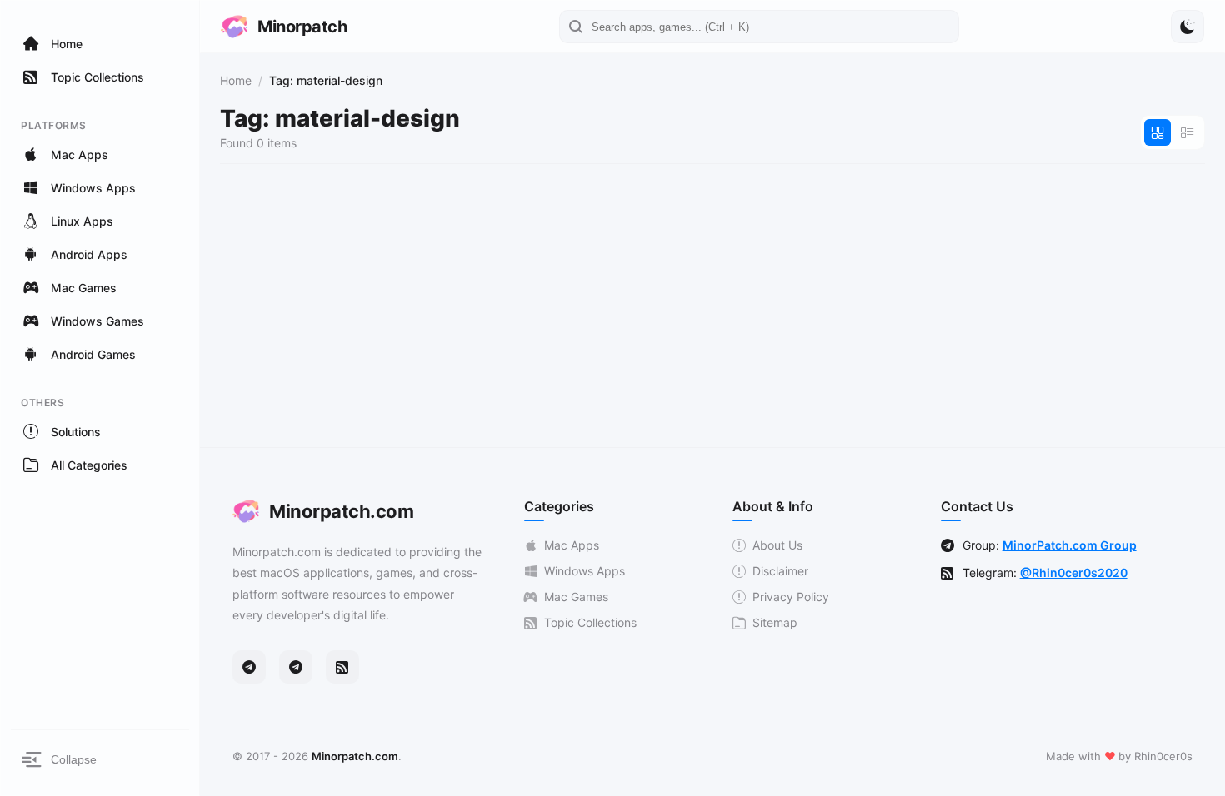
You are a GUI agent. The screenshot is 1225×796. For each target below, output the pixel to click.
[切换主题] (1187, 26)
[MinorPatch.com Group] (295, 667)
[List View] (1187, 132)
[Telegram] (249, 667)
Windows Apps (584, 571)
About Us (777, 545)
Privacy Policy (790, 597)
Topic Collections (590, 622)
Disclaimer (780, 571)
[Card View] (1157, 132)
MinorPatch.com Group (1069, 545)
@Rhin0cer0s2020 (1074, 572)
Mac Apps (571, 545)
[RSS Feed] (342, 667)
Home (236, 80)
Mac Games (576, 597)
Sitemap (775, 622)
